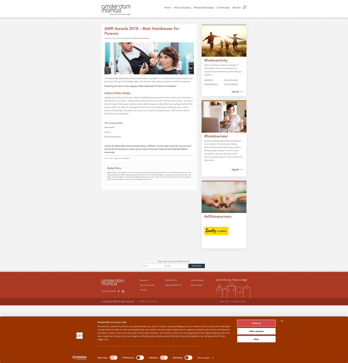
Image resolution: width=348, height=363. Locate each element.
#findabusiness (216, 136)
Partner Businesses (204, 8)
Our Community (147, 285)
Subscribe (196, 266)
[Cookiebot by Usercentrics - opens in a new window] (79, 358)
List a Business (197, 280)
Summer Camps (231, 84)
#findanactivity (216, 60)
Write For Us (170, 280)
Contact (143, 290)
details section (190, 346)
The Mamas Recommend (140, 38)
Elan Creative (240, 301)
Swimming (208, 80)
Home (167, 8)
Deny (256, 339)
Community (223, 8)
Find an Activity (182, 8)
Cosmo (107, 132)
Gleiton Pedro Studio (117, 93)
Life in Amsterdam (123, 38)
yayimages (126, 158)
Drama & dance (211, 84)
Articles (237, 8)
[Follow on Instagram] (123, 291)
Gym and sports (231, 80)
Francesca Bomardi (112, 137)
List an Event (196, 285)
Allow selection (256, 331)
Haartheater (109, 127)
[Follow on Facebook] (118, 291)
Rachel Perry (111, 172)
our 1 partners (112, 326)
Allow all (256, 323)
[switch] (140, 357)
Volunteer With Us (173, 285)
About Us (144, 280)
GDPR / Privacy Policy (148, 301)
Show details (203, 357)
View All (235, 92)
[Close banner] (282, 321)
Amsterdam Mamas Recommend (122, 78)
